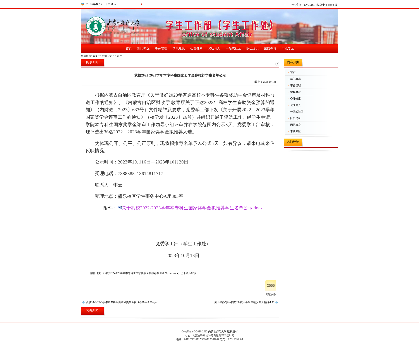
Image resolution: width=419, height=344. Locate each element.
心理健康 (196, 48)
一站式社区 (233, 48)
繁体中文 (322, 4)
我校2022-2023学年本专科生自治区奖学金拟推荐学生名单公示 (122, 302)
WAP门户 (297, 4)
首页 (129, 48)
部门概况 (143, 48)
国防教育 (270, 48)
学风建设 (179, 48)
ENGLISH (310, 4)
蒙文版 (333, 4)
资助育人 (214, 48)
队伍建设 (252, 48)
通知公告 (107, 55)
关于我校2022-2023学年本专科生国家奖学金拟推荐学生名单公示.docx (192, 207)
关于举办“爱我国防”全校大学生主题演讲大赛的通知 (244, 302)
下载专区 (288, 48)
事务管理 (161, 48)
